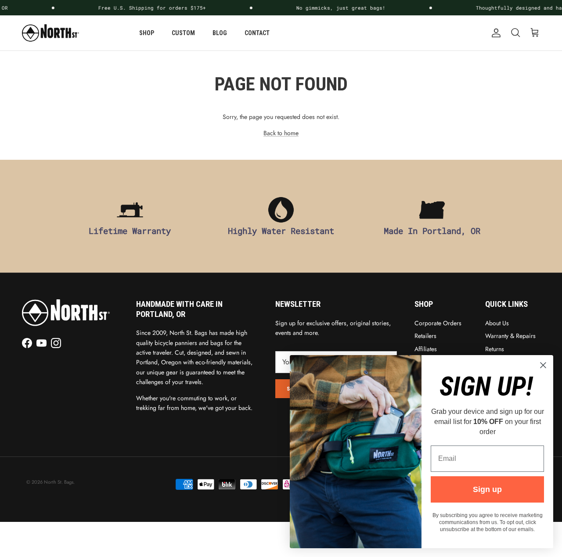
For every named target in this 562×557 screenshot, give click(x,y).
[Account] (494, 33)
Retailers (425, 335)
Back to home (281, 133)
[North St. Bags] (50, 33)
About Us (497, 323)
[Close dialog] (543, 365)
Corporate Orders (437, 323)
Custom (183, 32)
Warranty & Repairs (510, 335)
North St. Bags (58, 481)
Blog (220, 32)
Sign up (487, 489)
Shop (146, 32)
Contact (257, 32)
